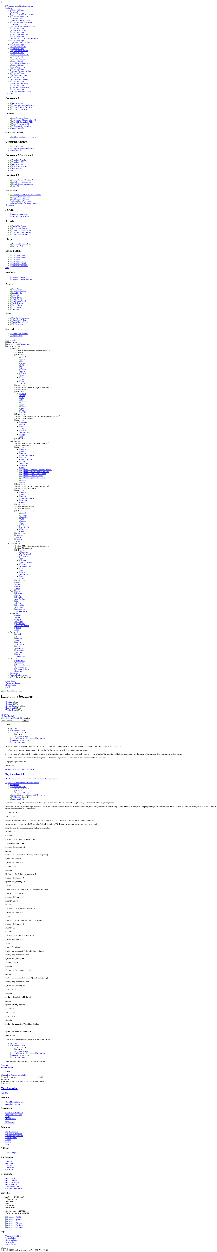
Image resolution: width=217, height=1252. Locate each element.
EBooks (19, 293)
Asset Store (14, 591)
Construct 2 (24, 507)
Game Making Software (14, 1102)
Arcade (13, 632)
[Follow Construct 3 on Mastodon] (19, 266)
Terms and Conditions (13, 1236)
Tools (17, 309)
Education (9, 170)
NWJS (22, 162)
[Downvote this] (35, 738)
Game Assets (10, 1178)
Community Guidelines (13, 1188)
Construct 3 (31, 351)
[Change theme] (20, 677)
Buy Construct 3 (21, 277)
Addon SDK (22, 109)
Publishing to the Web (28, 120)
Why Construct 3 (11, 1132)
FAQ (17, 186)
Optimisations (26, 126)
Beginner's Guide (21, 118)
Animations (22, 291)
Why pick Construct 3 (25, 180)
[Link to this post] (15, 740)
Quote (22, 742)
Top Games (21, 226)
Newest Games (21, 228)
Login (14, 340)
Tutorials (18, 151)
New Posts (19, 246)
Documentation (10, 1119)
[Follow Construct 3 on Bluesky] (18, 262)
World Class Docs (24, 197)
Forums (13, 613)
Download (23, 160)
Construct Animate (32, 388)
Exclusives (18, 324)
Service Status (10, 1244)
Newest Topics (24, 216)
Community (9, 205)
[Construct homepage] (19, 6)
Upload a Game (23, 234)
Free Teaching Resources (14, 1136)
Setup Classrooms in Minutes (30, 195)
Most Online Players (23, 232)
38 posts (25, 736)
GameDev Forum (11, 1180)
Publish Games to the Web (39, 472)
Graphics (19, 299)
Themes (20, 305)
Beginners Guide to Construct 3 (40, 470)
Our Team (9, 1163)
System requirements (26, 105)
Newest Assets (23, 318)
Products (8, 8)
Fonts (17, 295)
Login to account (22, 675)
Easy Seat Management (13, 1134)
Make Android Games (37, 474)
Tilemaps (18, 307)
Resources (9, 93)
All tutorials (19, 128)
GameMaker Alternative (14, 1113)
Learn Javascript (11, 1138)
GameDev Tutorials (12, 1182)
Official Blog (24, 244)
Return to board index (18, 1075)
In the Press (9, 1167)
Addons (19, 289)
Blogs (12, 659)
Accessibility (10, 1242)
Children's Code (11, 1240)
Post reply (4, 714)
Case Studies (10, 1123)
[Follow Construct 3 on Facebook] (18, 264)
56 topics (17, 793)
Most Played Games (27, 230)
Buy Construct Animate (23, 279)
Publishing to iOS (22, 124)
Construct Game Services (36, 416)
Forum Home (22, 214)
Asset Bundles (22, 334)
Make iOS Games (36, 476)
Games (18, 297)
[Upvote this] (17, 738)
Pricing (8, 1117)
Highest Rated (22, 322)
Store (7, 268)
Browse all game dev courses (25, 137)
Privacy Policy (10, 1238)
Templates (20, 303)
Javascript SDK (21, 166)
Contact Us (14, 673)
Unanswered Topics (12, 683)
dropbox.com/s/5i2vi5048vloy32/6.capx (19, 769)
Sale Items (18, 336)
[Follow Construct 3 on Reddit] (17, 255)
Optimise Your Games (37, 478)
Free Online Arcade (12, 1186)
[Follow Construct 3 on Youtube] (18, 257)
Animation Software (12, 1104)
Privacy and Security (25, 184)
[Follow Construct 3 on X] (16, 260)
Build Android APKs (25, 122)
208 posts (25, 793)
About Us (8, 1161)
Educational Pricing (22, 199)
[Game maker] (19, 344)
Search (7, 687)
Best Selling (21, 320)
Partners (8, 1140)
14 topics (17, 736)
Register (8, 340)
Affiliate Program (11, 1153)
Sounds (23, 301)
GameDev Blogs (11, 1184)
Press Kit (8, 1165)
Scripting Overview (24, 107)
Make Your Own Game (13, 1115)
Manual (20, 103)
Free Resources (25, 182)
